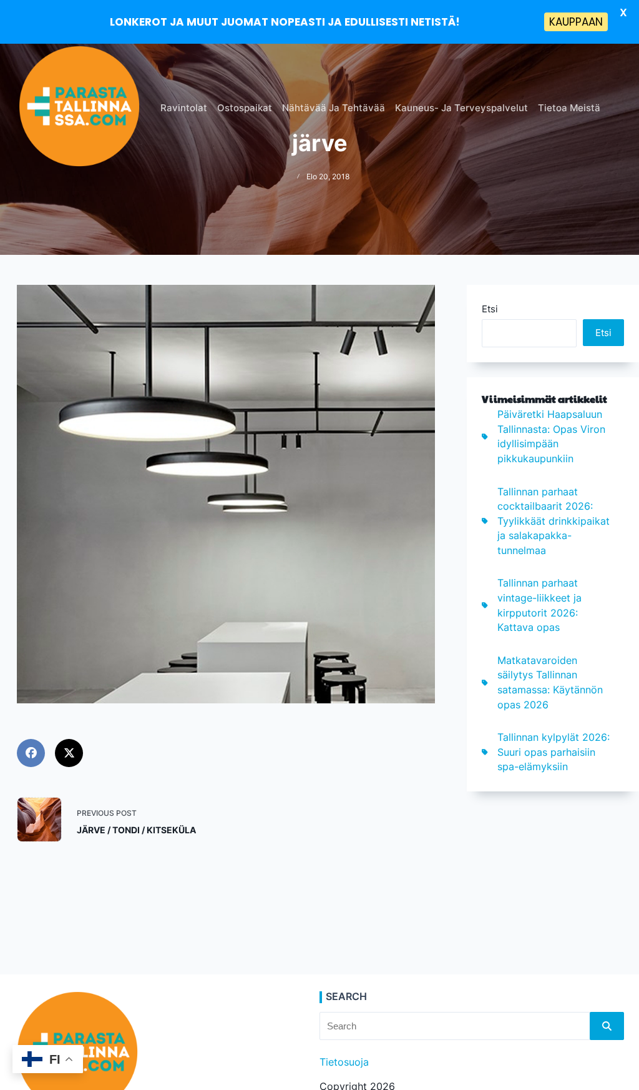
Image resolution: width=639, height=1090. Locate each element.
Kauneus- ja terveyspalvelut (461, 108)
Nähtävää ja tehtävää (333, 108)
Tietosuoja (344, 1062)
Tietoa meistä (569, 108)
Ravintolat (183, 108)
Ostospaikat (244, 108)
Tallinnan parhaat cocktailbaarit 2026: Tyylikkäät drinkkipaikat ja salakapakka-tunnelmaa (553, 521)
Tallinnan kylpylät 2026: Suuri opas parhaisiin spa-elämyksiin (553, 752)
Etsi (490, 309)
